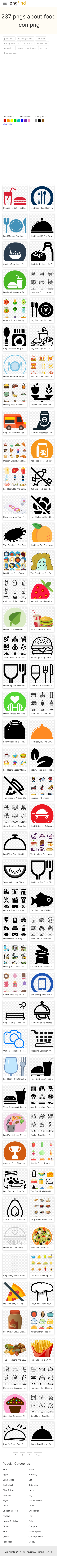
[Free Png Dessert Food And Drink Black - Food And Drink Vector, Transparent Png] (42, 1068)
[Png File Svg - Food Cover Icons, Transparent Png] (15, 1433)
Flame (31, 1469)
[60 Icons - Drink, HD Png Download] (15, 590)
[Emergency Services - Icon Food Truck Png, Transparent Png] (42, 787)
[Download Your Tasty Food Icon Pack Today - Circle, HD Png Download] (15, 506)
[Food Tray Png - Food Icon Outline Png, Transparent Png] (15, 843)
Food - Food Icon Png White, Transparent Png (24, 1247)
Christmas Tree (10, 1510)
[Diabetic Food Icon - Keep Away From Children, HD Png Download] (42, 478)
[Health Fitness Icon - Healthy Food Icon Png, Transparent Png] (15, 703)
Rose (5, 1505)
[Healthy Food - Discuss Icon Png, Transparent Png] (15, 956)
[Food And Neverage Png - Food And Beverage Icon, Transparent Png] (15, 281)
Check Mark (34, 1510)
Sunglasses (8, 1479)
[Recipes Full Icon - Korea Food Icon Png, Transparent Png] (42, 1209)
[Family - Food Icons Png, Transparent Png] (42, 1124)
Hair (30, 1516)
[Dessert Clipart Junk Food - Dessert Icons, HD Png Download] (15, 450)
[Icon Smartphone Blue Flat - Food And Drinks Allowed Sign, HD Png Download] (42, 984)
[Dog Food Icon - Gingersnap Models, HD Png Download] (42, 450)
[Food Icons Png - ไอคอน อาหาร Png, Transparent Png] (15, 562)
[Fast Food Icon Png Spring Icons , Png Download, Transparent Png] (42, 1265)
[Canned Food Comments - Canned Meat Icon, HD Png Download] (42, 956)
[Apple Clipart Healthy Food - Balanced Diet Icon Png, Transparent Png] (42, 394)
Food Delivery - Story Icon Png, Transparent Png (25, 938)
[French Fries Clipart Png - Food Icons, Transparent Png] (42, 1349)
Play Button (8, 1490)
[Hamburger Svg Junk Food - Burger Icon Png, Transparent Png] (42, 647)
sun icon (43, 48)
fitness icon (42, 43)
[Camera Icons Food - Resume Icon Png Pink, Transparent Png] (15, 1040)
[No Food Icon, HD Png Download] (15, 1293)
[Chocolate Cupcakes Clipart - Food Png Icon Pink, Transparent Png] (15, 1405)
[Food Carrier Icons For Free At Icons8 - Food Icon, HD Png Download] (42, 253)
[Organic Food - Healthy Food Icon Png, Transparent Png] (15, 310)
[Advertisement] (28, 84)
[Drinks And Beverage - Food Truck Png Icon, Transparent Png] (15, 1377)
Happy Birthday (10, 1521)
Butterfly (32, 1474)
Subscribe (33, 1485)
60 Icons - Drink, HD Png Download (19, 601)
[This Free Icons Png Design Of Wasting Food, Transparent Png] (15, 1349)
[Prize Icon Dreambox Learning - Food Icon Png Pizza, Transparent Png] (42, 1237)
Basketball (8, 1485)
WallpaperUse (35, 1500)
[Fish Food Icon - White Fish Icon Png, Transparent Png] (42, 900)
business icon (10, 53)
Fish (30, 1521)
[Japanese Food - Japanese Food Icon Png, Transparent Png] (42, 281)
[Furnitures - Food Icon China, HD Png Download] (42, 1377)
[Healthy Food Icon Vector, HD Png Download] (15, 394)
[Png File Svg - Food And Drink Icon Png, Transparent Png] (42, 338)
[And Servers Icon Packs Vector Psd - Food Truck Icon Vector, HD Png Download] (42, 1096)
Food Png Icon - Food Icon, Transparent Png (23, 685)
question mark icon (27, 48)
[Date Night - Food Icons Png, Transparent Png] (42, 1405)
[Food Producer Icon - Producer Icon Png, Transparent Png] (42, 422)
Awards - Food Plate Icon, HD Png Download (23, 1163)
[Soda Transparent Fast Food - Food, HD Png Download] (42, 619)
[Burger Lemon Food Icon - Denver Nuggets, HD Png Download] (42, 1321)
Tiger (5, 1500)
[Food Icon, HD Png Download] (42, 225)
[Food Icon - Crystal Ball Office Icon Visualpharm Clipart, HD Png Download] (15, 1068)
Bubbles (7, 1495)
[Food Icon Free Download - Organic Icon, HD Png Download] (15, 619)
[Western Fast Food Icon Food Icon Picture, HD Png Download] (42, 843)
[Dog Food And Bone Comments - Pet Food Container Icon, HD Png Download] (15, 1180)
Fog (30, 1495)
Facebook (7, 1541)
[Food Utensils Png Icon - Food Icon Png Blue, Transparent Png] (15, 225)
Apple (5, 1474)
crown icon (9, 48)
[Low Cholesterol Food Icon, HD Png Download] (42, 506)
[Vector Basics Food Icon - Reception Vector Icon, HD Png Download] (15, 647)
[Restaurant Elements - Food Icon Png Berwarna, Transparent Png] (42, 366)
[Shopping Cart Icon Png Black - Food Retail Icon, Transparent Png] (42, 1040)
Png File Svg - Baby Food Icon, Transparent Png (25, 348)
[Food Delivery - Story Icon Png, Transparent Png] (15, 928)
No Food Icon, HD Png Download (18, 1303)
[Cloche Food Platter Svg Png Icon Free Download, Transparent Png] (42, 1433)
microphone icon (11, 43)
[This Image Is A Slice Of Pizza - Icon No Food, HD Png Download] (15, 787)
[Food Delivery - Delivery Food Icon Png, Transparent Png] (42, 815)
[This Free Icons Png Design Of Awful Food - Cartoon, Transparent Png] (42, 562)
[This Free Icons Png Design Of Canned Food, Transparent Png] (15, 534)
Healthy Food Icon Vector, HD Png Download (23, 404)
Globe (6, 1526)
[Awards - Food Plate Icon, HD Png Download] (15, 1152)
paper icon (9, 38)
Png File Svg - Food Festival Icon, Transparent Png (26, 1022)
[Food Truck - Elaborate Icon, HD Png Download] (42, 928)
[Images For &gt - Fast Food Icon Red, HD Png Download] (15, 197)
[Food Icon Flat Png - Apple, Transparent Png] (42, 534)
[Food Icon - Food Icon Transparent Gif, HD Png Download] (42, 197)
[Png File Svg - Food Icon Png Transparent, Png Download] (42, 310)
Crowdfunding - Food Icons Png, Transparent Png (25, 826)
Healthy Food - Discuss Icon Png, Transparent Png (26, 966)
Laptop (31, 1490)
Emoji (31, 1505)
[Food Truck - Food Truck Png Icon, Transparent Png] (42, 703)
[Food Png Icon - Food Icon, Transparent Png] (15, 675)
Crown (6, 1536)
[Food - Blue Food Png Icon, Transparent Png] (15, 366)
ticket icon (28, 43)
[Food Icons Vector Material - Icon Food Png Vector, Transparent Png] (15, 759)
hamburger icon (25, 38)
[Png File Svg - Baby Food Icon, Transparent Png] (15, 338)
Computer (33, 1526)
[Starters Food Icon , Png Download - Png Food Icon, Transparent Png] (15, 253)
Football (7, 1516)
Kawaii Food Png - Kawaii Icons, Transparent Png (25, 994)
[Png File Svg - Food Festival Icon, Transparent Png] (15, 1012)
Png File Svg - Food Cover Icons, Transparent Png (26, 1444)
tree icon (41, 38)
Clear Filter (7, 124)
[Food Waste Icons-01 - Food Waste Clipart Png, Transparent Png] (15, 1124)
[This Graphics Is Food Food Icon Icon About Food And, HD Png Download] (42, 1180)
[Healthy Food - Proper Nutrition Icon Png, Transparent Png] (42, 1152)
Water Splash (34, 1531)
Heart (5, 1469)
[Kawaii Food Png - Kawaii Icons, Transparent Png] (15, 984)
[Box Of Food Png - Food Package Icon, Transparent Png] (15, 731)
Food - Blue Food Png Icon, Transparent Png (23, 376)
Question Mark (35, 1536)
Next (38, 1455)
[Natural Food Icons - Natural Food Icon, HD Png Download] (42, 759)
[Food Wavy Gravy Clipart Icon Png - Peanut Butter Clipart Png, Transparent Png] (15, 1321)
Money (31, 1541)
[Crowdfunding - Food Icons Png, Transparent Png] (15, 815)
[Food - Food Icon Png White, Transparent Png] (15, 1237)
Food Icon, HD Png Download (43, 236)
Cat (30, 1479)
